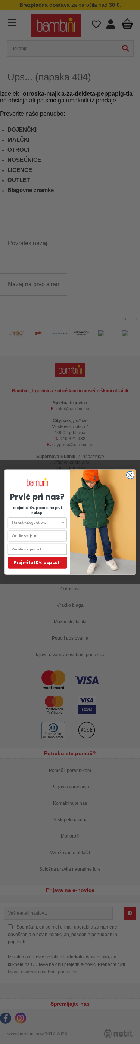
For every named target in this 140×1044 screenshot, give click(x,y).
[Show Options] (62, 523)
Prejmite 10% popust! (37, 563)
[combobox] (35, 523)
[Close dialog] (130, 475)
